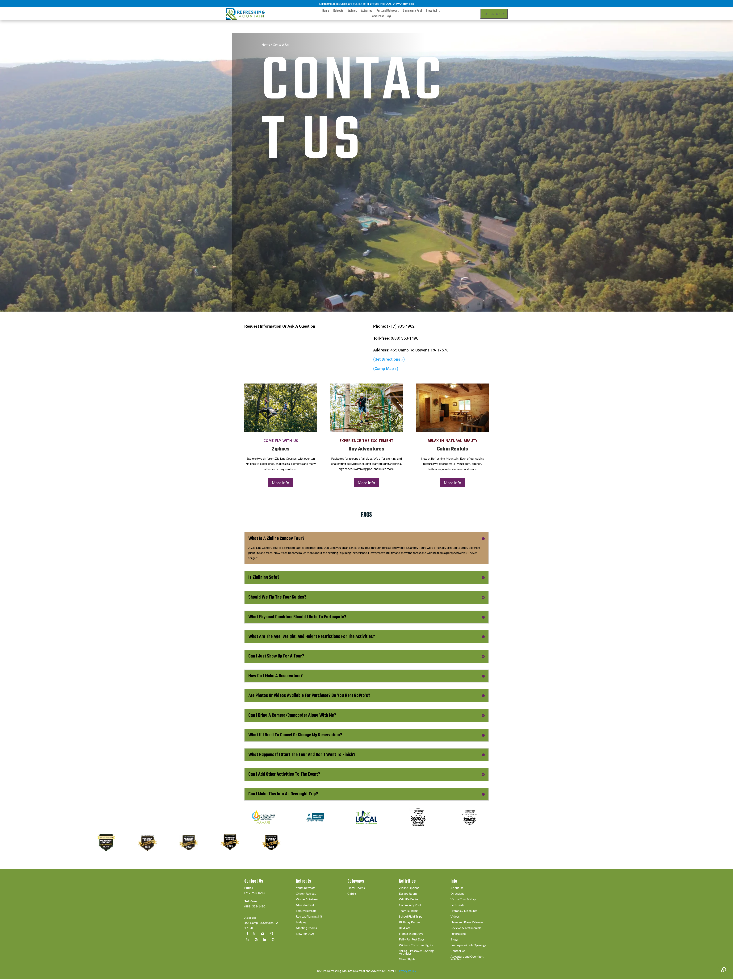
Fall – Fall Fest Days (412, 939)
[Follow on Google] (256, 940)
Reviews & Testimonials (465, 928)
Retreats (338, 12)
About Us (456, 888)
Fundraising (458, 933)
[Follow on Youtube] (263, 934)
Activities (366, 12)
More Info (280, 482)
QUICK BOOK (494, 14)
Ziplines (352, 12)
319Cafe (404, 928)
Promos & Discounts (463, 910)
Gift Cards (457, 905)
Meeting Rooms (306, 928)
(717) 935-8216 (254, 892)
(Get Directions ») (389, 359)
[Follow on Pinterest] (273, 940)
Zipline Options (409, 888)
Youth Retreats (305, 888)
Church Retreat (306, 893)
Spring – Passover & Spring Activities (416, 952)
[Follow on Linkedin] (265, 940)
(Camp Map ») (385, 368)
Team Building (408, 910)
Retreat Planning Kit (309, 916)
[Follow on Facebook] (247, 934)
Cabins (352, 893)
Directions (457, 893)
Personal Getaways (387, 12)
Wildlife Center (409, 899)
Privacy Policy (406, 971)
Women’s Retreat (307, 899)
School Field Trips (410, 916)
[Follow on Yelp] (247, 940)
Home (325, 12)
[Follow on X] (254, 934)
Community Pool (412, 12)
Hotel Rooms (356, 888)
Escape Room (408, 893)
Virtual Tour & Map (463, 899)
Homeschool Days (381, 17)
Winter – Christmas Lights (416, 945)
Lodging (301, 922)
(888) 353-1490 (254, 906)
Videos (455, 916)
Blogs (454, 939)
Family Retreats (306, 910)
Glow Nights (433, 12)
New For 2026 (305, 933)
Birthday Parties (409, 922)
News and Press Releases (466, 922)
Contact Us (457, 950)
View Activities (403, 3)
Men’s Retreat (305, 905)
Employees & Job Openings (468, 945)
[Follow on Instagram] (271, 934)
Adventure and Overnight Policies (467, 958)
